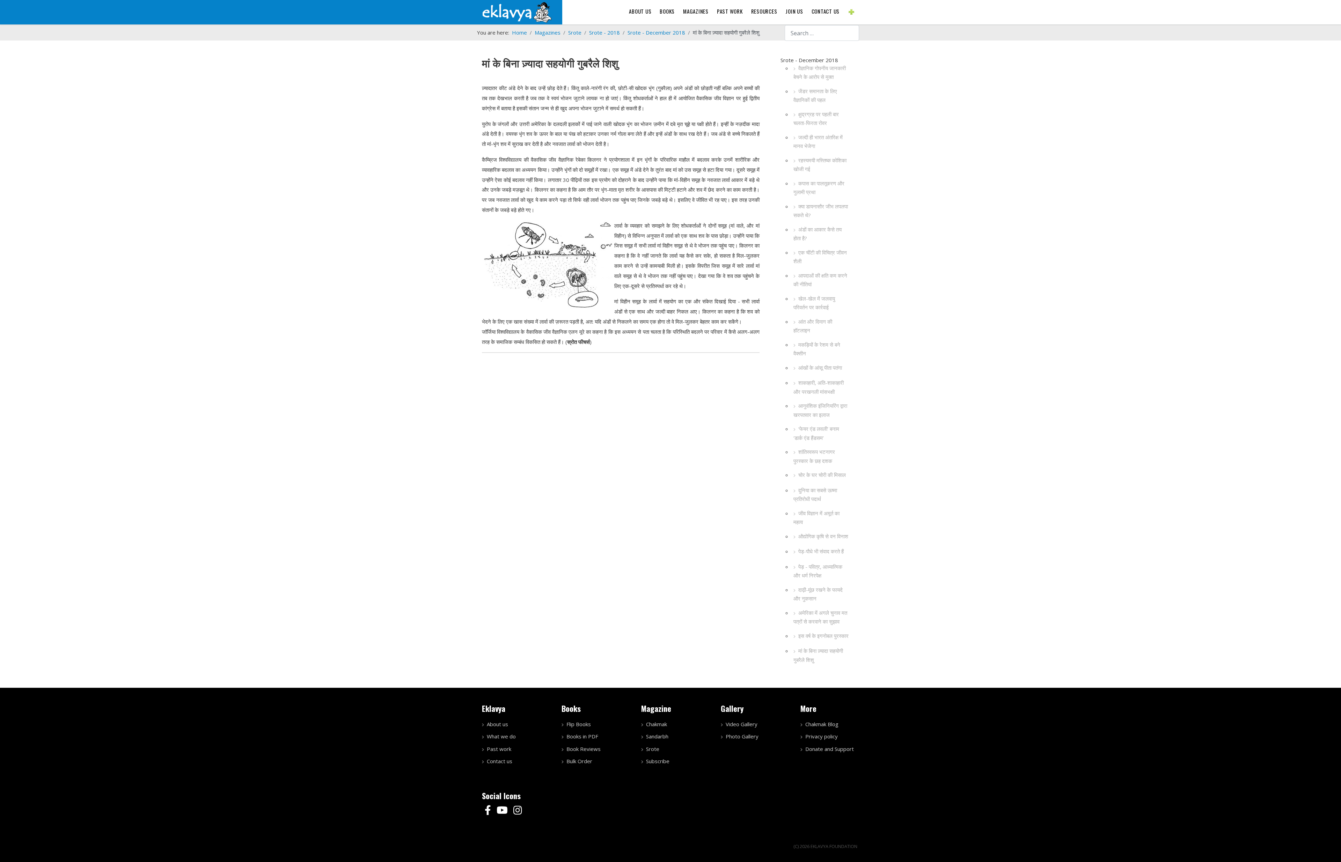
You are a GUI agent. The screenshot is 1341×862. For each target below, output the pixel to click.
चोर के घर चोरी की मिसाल (822, 474)
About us (640, 11)
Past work (499, 748)
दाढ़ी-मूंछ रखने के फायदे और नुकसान (818, 594)
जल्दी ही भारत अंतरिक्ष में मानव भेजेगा (818, 142)
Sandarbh (657, 736)
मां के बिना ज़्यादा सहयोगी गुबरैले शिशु (818, 655)
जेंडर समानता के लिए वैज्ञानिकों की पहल (815, 96)
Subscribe (657, 761)
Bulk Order (579, 761)
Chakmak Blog (821, 724)
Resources (764, 11)
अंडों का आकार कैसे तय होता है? (817, 234)
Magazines (696, 11)
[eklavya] (517, 11)
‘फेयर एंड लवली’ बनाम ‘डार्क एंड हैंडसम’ (816, 433)
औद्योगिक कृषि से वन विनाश (823, 536)
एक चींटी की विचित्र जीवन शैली (820, 257)
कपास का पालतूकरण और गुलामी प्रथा (818, 188)
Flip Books (578, 724)
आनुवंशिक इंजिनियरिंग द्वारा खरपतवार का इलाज (820, 410)
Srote (652, 748)
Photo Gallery (742, 736)
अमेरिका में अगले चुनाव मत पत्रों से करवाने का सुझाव (820, 617)
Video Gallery (741, 724)
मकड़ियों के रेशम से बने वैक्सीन (816, 349)
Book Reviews (583, 748)
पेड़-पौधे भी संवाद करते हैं (821, 551)
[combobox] (822, 33)
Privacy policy (821, 736)
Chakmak (656, 724)
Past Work (730, 11)
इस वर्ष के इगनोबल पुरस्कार (823, 635)
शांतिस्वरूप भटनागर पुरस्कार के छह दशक (814, 456)
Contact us (826, 11)
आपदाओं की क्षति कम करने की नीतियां (820, 280)
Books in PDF (582, 736)
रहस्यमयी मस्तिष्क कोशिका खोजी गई (820, 165)
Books (667, 11)
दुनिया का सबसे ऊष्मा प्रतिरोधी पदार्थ (815, 495)
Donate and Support (829, 748)
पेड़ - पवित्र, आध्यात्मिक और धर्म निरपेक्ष (817, 571)
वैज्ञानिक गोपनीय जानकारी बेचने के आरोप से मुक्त (819, 73)
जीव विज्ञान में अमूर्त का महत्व (816, 518)
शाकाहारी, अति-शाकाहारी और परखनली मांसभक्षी (818, 387)
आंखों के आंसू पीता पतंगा (820, 367)
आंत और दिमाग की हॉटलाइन (812, 326)
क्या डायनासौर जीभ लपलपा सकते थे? (820, 211)
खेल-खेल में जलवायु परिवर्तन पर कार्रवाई (814, 303)
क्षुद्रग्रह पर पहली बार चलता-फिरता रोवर (816, 119)
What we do (501, 736)
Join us (794, 11)
